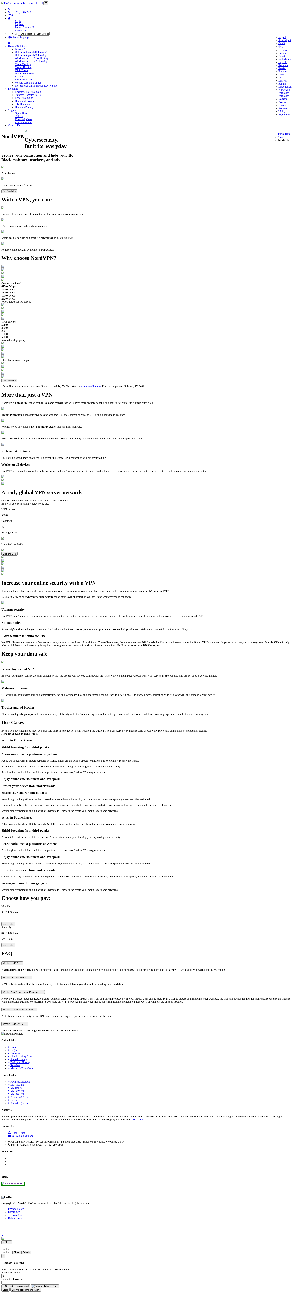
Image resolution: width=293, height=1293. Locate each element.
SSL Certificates (23, 79)
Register (19, 24)
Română (282, 98)
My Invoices (17, 1093)
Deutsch (282, 74)
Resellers (20, 76)
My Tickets (16, 1087)
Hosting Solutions (17, 45)
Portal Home (285, 133)
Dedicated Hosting (20, 1062)
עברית (281, 77)
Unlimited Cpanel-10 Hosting (31, 52)
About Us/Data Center (22, 1068)
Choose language (20, 37)
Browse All (21, 49)
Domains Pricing (24, 107)
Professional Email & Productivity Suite (36, 85)
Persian (282, 68)
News (13, 1100)
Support (12, 110)
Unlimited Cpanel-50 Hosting (31, 55)
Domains (13, 88)
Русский (283, 102)
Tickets (19, 116)
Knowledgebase (23, 119)
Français (282, 71)
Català (281, 43)
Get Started (8, 924)
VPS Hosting (22, 70)
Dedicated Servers (24, 73)
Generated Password (12, 1279)
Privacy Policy (16, 1208)
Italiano (282, 83)
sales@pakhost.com (22, 1135)
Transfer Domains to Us (28, 94)
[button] (2, 1235)
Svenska (282, 108)
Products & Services (21, 1097)
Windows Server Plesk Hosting (31, 58)
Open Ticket (21, 113)
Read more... (139, 1119)
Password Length (10, 1272)
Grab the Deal (9, 554)
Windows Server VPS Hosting (31, 61)
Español (282, 105)
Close (16, 1252)
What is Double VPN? (14, 1024)
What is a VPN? (11, 963)
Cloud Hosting (23, 64)
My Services (17, 1090)
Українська (284, 114)
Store (281, 137)
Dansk (281, 56)
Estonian (283, 65)
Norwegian (284, 89)
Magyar (282, 80)
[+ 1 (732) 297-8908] (9, 9)
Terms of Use (15, 1215)
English (282, 62)
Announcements (23, 122)
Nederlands (284, 59)
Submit (26, 1252)
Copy (55, 1286)
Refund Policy (16, 1218)
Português (283, 92)
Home (13, 1047)
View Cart (20, 30)
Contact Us (14, 125)
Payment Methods (20, 1081)
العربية (282, 37)
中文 (281, 46)
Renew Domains (24, 97)
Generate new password (16, 1286)
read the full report (91, 386)
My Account (17, 1084)
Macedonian (285, 86)
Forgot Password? (24, 27)
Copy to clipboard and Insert (25, 1290)
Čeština (282, 53)
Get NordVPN (9, 191)
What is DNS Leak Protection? (18, 1009)
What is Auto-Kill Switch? (15, 977)
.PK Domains (22, 104)
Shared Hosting (23, 67)
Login (18, 21)
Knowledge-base (19, 1103)
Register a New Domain (28, 91)
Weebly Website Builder (28, 82)
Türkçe (282, 111)
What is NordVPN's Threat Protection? (22, 992)
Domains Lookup (24, 101)
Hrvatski (283, 50)
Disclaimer (14, 1211)
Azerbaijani (284, 40)
